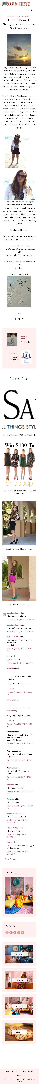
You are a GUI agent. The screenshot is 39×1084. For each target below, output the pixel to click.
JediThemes (19, 1081)
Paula (9, 842)
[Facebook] (7, 932)
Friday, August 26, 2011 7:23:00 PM (20, 663)
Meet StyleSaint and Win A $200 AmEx (19, 435)
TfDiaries (27, 1079)
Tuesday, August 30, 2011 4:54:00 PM (20, 792)
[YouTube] (22, 932)
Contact (16, 1071)
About (19, 1075)
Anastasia (10, 784)
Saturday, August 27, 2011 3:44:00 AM (19, 693)
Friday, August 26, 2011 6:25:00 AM (20, 620)
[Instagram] (11, 932)
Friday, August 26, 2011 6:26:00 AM (20, 631)
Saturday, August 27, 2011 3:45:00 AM (19, 725)
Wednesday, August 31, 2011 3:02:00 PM (17, 852)
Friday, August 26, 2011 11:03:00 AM (19, 649)
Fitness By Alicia (13, 813)
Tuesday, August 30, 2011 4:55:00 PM (20, 807)
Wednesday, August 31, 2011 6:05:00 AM (17, 821)
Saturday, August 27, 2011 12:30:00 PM (20, 744)
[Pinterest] (14, 932)
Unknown (10, 668)
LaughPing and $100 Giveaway (19, 549)
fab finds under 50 (13, 16)
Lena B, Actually (13, 613)
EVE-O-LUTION (13, 636)
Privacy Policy (28, 1071)
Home (7, 1071)
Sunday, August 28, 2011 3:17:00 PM (19, 761)
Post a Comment (11, 859)
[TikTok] (18, 932)
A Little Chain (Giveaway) (19, 605)
